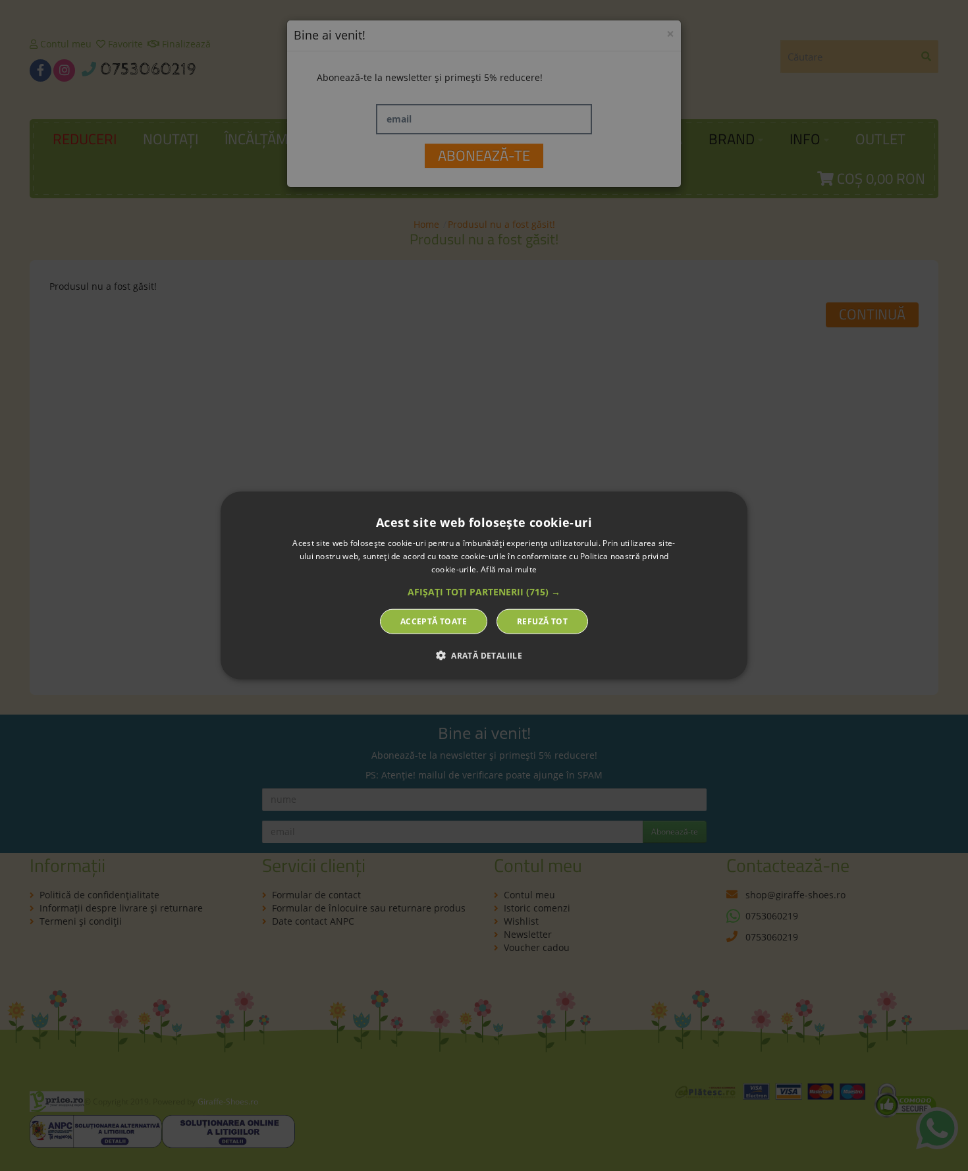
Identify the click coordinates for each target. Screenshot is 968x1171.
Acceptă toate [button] (433, 620)
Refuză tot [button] (542, 620)
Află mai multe (509, 569)
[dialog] (484, 586)
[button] (484, 591)
